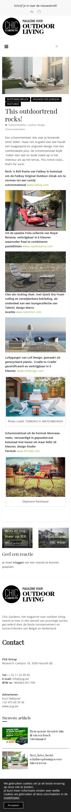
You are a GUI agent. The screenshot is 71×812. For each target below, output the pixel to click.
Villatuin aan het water (55, 536)
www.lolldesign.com (30, 371)
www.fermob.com (28, 451)
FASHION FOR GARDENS (46, 99)
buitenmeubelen (17, 125)
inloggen (18, 562)
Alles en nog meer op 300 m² (15, 534)
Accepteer (13, 805)
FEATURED (13, 104)
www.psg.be (10, 706)
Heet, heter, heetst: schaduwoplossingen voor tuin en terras (46, 759)
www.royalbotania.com (37, 246)
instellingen (11, 798)
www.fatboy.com (38, 185)
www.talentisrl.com (28, 312)
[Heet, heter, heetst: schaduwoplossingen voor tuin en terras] (15, 753)
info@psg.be (20, 679)
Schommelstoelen (15, 129)
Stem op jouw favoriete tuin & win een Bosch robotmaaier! (47, 735)
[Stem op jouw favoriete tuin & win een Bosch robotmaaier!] (15, 729)
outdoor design (36, 125)
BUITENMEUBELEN (17, 99)
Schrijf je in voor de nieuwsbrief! (35, 6)
